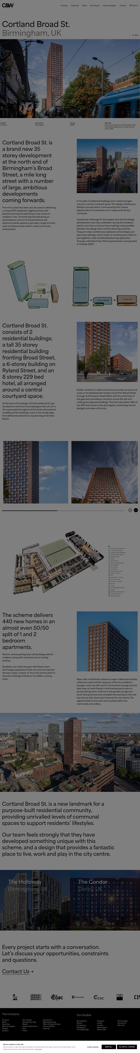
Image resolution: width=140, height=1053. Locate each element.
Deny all (108, 1047)
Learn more (38, 1049)
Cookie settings (93, 1047)
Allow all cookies (127, 1047)
